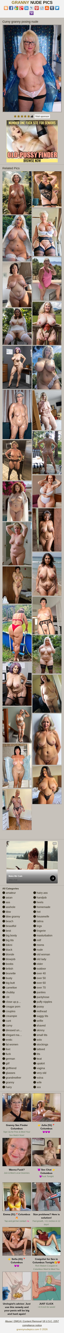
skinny (40, 1030)
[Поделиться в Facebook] (11, 8)
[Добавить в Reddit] (42, 8)
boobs (9, 963)
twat (39, 1058)
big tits (9, 940)
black (8, 949)
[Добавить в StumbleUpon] (47, 8)
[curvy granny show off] (17, 367)
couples (10, 1011)
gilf (7, 1063)
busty (8, 978)
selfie (39, 1020)
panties (41, 992)
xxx (38, 1087)
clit (7, 997)
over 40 (41, 973)
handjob (41, 897)
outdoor (41, 968)
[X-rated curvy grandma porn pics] (47, 189)
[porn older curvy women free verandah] (47, 323)
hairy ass (42, 892)
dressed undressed (17, 1030)
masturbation (44, 935)
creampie (11, 1016)
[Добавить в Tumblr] (52, 8)
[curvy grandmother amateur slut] (17, 585)
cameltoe (11, 987)
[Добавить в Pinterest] (37, 8)
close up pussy (14, 1001)
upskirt (40, 1063)
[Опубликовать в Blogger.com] (6, 8)
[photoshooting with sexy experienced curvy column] (17, 765)
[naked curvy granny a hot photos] (47, 616)
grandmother (13, 1077)
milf (38, 940)
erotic (8, 1039)
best (8, 930)
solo (39, 1039)
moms (40, 945)
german (10, 1058)
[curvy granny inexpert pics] (47, 367)
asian (8, 897)
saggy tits (42, 1016)
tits (38, 1054)
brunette (10, 973)
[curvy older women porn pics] (47, 232)
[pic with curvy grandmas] (47, 574)
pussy (40, 1006)
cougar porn (12, 1006)
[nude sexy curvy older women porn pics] (17, 238)
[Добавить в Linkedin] (26, 8)
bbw (8, 911)
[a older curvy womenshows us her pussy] (17, 501)
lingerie (41, 930)
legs (39, 926)
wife (39, 1082)
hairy (8, 1087)
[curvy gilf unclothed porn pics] (17, 460)
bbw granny (12, 916)
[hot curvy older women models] (17, 193)
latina (39, 921)
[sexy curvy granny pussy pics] (17, 684)
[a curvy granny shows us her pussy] (47, 530)
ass (7, 902)
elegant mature (14, 1035)
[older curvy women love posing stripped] (17, 326)
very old (41, 1072)
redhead (41, 1011)
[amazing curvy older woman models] (17, 809)
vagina (40, 1068)
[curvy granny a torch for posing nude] (47, 654)
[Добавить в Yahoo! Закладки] (32, 13)
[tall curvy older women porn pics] (17, 544)
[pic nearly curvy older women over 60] (47, 410)
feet (7, 1049)
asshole (10, 907)
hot (38, 911)
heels (39, 902)
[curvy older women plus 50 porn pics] (17, 284)
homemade (43, 907)
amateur (10, 892)
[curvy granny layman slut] (47, 694)
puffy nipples (44, 1001)
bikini (8, 945)
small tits (41, 1035)
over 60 (41, 982)
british (9, 968)
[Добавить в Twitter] (57, 8)
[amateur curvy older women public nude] (17, 414)
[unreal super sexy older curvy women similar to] (47, 491)
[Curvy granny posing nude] (32, 68)
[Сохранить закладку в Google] (16, 8)
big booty (11, 935)
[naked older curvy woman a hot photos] (47, 452)
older (39, 963)
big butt (10, 982)
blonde (9, 954)
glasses (10, 1072)
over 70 (41, 987)
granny (9, 1082)
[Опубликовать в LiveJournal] (32, 8)
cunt (8, 1020)
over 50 (41, 978)
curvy (8, 1025)
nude (39, 949)
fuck (8, 1054)
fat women (11, 1044)
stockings (42, 1044)
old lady (41, 959)
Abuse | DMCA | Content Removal (23, 1321)
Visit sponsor (42, 116)
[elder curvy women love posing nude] (47, 785)
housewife (42, 916)
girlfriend (10, 1068)
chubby (10, 992)
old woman (43, 954)
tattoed (40, 1049)
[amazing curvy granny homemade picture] (47, 739)
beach (9, 921)
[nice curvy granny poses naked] (17, 633)
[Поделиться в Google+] (21, 8)
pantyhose (42, 997)
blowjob (10, 959)
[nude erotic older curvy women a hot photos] (17, 725)
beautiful (10, 926)
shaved (41, 1025)
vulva (39, 1077)
